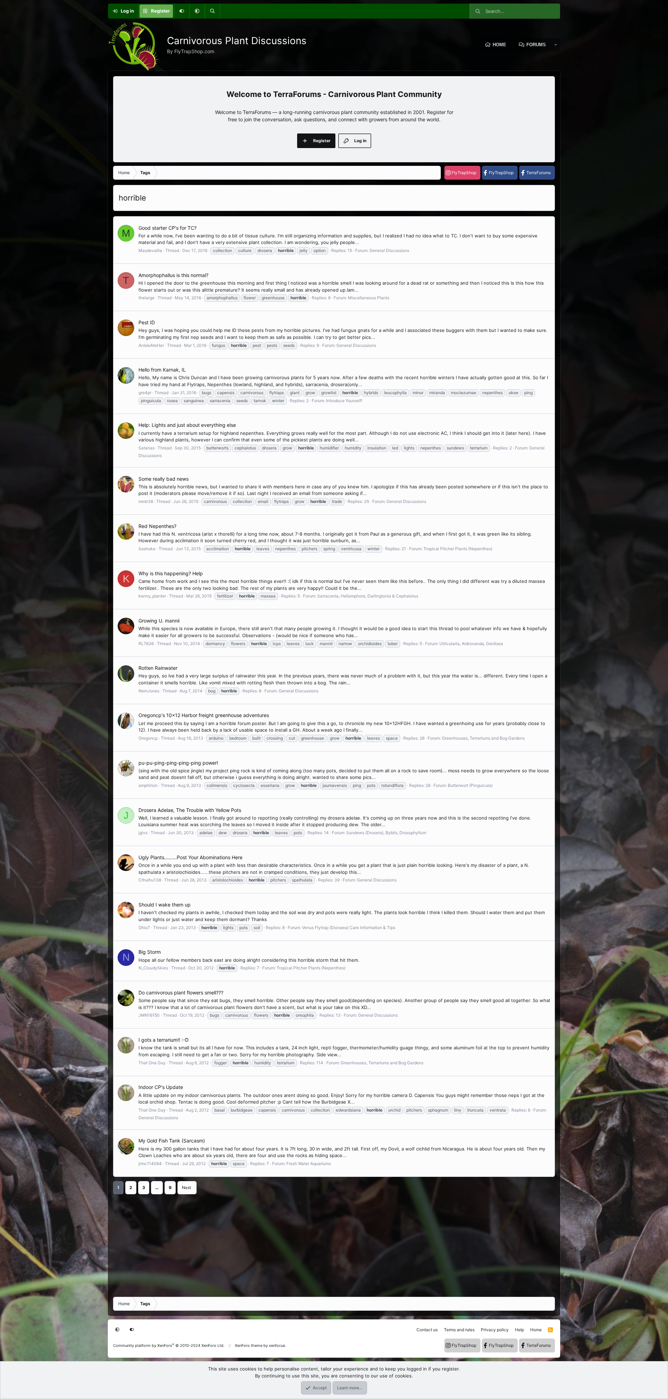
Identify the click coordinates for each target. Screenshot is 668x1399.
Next (186, 1187)
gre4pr (144, 392)
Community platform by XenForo (168, 1345)
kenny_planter (152, 596)
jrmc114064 (150, 1163)
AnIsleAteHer (151, 345)
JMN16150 (149, 1015)
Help (519, 1329)
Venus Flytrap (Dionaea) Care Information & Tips (348, 927)
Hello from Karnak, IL (162, 370)
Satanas (146, 447)
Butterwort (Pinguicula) (470, 785)
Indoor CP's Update (160, 1087)
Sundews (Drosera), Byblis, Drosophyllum (386, 832)
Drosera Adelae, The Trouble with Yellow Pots (189, 810)
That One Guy (152, 1062)
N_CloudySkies (153, 967)
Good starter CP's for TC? (167, 228)
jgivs (143, 832)
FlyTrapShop (464, 172)
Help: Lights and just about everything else (187, 425)
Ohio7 (144, 927)
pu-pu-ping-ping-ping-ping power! (178, 763)
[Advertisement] (322, 1243)
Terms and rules (459, 1329)
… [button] (157, 1187)
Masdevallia (150, 250)
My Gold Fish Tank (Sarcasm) (171, 1141)
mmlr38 (145, 501)
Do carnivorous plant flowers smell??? (180, 992)
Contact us (427, 1329)
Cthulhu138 (149, 879)
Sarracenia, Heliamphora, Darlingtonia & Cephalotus (367, 596)
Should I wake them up (164, 905)
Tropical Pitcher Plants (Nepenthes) (457, 548)
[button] (197, 11)
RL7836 (146, 643)
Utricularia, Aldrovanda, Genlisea (471, 643)
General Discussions (389, 250)
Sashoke (147, 548)
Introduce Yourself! (344, 400)
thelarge (146, 297)
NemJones (148, 690)
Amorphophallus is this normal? (173, 275)
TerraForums (538, 172)
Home (499, 44)
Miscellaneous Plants (368, 297)
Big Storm (149, 952)
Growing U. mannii (159, 621)
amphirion (148, 785)
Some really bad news (163, 479)
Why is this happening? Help (170, 573)
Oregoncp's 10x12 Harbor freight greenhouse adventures (203, 715)
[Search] (212, 11)
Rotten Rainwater (157, 668)
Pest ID (146, 322)
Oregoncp (148, 738)
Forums (536, 44)
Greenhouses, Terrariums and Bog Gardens (483, 738)
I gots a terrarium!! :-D (163, 1040)
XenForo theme (248, 1345)
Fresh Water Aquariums (308, 1163)
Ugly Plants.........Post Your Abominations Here (190, 857)
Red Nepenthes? (157, 526)
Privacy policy (495, 1329)
